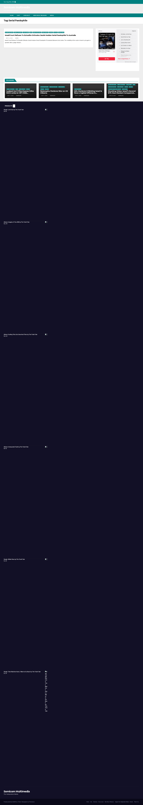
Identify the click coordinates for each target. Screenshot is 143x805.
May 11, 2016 (9, 38)
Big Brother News (9, 32)
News (31, 32)
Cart (18, 15)
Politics (55, 32)
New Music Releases (40, 15)
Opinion (51, 32)
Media (52, 15)
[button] (135, 15)
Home (11, 15)
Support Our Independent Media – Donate (124, 801)
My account (101, 801)
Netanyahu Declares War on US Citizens (54, 92)
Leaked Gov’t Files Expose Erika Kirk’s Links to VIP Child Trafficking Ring (20, 93)
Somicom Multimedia (17, 7)
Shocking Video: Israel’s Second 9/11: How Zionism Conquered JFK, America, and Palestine (121, 93)
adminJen (18, 95)
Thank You (136, 801)
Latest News (25, 32)
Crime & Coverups (18, 32)
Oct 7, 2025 (10, 95)
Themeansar (31, 801)
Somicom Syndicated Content (114, 89)
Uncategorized (78, 89)
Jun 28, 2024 (112, 95)
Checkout (26, 15)
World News (61, 32)
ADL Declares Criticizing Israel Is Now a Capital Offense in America (88, 93)
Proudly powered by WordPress (11, 801)
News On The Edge (37, 32)
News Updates (45, 32)
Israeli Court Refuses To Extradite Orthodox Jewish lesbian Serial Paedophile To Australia (40, 35)
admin (16, 38)
